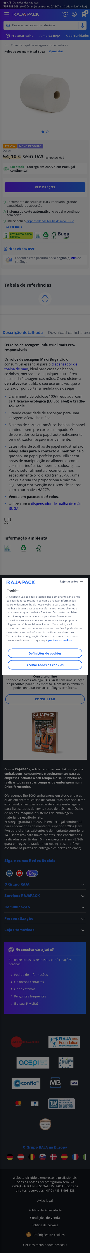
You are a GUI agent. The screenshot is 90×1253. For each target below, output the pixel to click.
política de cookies (60, 640)
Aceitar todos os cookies (45, 665)
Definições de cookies (45, 653)
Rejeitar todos (69, 581)
